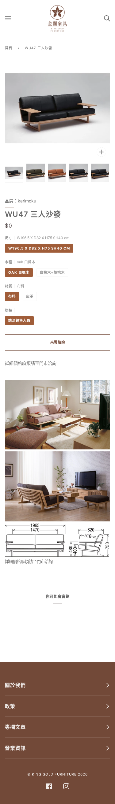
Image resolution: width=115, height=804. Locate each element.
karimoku (27, 200)
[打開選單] (14, 18)
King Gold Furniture (54, 774)
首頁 (8, 48)
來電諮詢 (57, 342)
